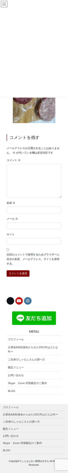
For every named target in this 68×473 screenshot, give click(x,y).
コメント (14, 160)
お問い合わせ (16, 375)
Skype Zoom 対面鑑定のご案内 (27, 383)
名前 (11, 202)
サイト (11, 234)
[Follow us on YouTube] (19, 301)
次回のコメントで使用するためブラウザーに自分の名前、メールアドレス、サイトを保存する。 (33, 259)
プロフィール (16, 339)
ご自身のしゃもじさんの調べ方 (26, 359)
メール (12, 218)
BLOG (11, 390)
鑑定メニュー (16, 367)
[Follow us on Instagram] (28, 301)
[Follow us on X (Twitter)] (10, 301)
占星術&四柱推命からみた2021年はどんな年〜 (33, 349)
